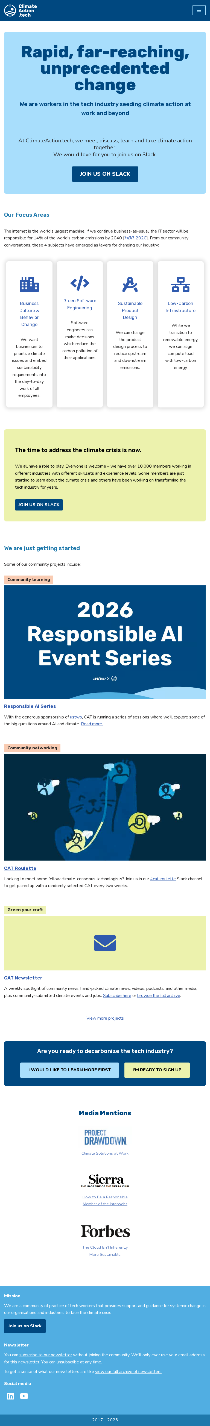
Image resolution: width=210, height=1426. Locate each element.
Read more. (92, 724)
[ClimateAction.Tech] (20, 10)
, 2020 (135, 238)
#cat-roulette (163, 879)
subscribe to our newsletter (45, 1355)
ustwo (76, 717)
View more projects (105, 1018)
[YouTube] (24, 1396)
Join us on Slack (25, 1326)
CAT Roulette (20, 868)
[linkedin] (10, 1396)
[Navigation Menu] (199, 10)
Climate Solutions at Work (105, 1153)
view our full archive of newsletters (128, 1372)
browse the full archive (158, 996)
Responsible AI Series (30, 706)
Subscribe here (117, 996)
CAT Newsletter (23, 978)
